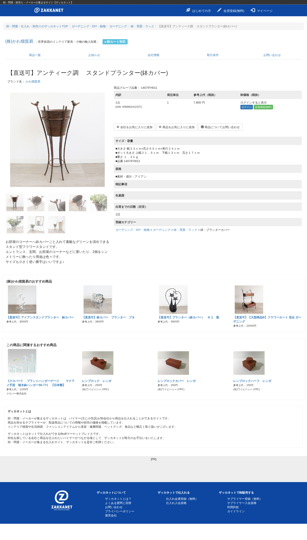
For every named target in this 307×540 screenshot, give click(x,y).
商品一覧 (35, 55)
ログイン (247, 107)
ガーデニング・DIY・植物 (89, 26)
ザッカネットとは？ (118, 498)
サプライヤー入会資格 (241, 503)
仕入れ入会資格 (176, 503)
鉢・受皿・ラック (142, 26)
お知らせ (94, 55)
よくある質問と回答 (118, 503)
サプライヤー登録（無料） (244, 498)
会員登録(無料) (233, 10)
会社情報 (153, 55)
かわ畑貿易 (33, 81)
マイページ (265, 10)
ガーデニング (118, 26)
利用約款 (233, 507)
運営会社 (111, 515)
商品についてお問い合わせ (222, 127)
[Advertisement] (153, 470)
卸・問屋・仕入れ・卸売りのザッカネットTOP (37, 26)
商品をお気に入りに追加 (178, 127)
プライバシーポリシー (119, 511)
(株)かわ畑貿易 (19, 41)
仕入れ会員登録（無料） (182, 498)
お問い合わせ (272, 55)
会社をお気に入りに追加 (135, 127)
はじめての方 (201, 10)
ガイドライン (236, 511)
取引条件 (213, 55)
